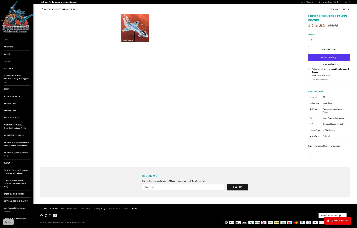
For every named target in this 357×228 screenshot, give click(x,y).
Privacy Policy (72, 208)
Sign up (237, 187)
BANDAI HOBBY (10, 110)
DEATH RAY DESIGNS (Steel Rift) (16, 201)
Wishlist (134, 208)
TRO (311, 124)
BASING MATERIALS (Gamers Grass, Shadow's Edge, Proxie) (15, 126)
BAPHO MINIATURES (11, 118)
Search (125, 208)
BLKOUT (7, 163)
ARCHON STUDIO (10, 103)
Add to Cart (329, 49)
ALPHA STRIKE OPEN (12, 96)
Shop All (7, 54)
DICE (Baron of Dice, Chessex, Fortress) (15, 209)
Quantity (311, 34)
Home (6, 40)
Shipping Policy (99, 208)
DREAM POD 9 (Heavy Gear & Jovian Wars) (15, 220)
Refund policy (85, 208)
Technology (314, 103)
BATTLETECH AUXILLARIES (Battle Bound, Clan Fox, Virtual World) (16, 144)
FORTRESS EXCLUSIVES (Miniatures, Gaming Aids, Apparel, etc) (16, 78)
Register (310, 2)
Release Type (315, 130)
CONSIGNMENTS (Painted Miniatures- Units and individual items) (15, 183)
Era (311, 118)
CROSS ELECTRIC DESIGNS (14, 194)
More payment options (329, 64)
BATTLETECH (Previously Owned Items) (16, 154)
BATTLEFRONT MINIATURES (14, 135)
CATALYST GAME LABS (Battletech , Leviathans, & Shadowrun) (16, 171)
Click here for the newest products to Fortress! (58, 2)
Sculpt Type (314, 136)
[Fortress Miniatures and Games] (16, 16)
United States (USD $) (331, 2)
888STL (6, 89)
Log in (303, 2)
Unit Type (313, 109)
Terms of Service (114, 208)
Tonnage (313, 97)
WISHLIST (7, 61)
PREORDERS (8, 47)
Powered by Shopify (77, 222)
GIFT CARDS (8, 68)
